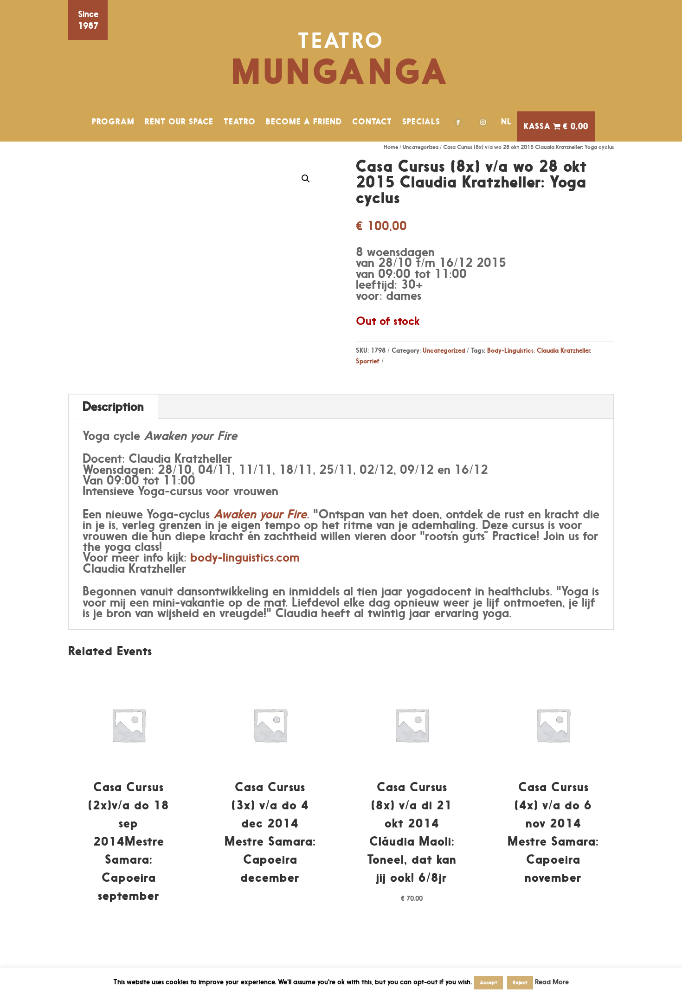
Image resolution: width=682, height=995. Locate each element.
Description (113, 406)
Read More (552, 981)
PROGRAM (113, 121)
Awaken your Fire (260, 514)
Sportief (368, 361)
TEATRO (240, 121)
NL (506, 121)
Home (391, 146)
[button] (305, 178)
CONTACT (372, 121)
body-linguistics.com (245, 557)
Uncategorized (420, 146)
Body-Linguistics (510, 350)
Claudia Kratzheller (563, 350)
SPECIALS (421, 121)
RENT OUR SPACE (179, 121)
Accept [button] (488, 982)
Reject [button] (520, 982)
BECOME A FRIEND (304, 121)
